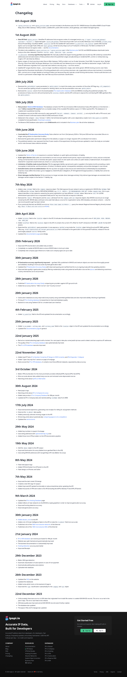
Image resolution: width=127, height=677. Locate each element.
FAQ (27, 579)
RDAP (47, 206)
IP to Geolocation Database (62, 91)
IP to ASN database (24, 539)
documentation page (33, 234)
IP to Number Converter (38, 357)
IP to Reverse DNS (50, 658)
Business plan (74, 50)
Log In (99, 4)
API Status (29, 649)
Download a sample (44, 120)
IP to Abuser (49, 646)
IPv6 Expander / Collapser (76, 357)
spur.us (92, 269)
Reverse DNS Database (35, 107)
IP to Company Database (39, 395)
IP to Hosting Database (33, 500)
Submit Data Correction (32, 658)
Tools (81, 4)
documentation (53, 48)
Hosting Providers (31, 653)
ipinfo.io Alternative (39, 379)
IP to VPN (48, 653)
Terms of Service (31, 155)
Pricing (52, 4)
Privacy (102, 672)
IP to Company (49, 649)
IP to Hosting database (32, 300)
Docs (63, 4)
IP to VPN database (27, 345)
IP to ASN (48, 661)
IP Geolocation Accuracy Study (38, 134)
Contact (119, 672)
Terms (95, 672)
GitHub (29, 663)
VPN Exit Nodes (30, 651)
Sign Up (110, 4)
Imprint (113, 672)
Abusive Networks (31, 656)
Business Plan (29, 661)
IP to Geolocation (50, 656)
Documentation (30, 646)
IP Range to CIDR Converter (55, 357)
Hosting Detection (24, 546)
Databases (71, 4)
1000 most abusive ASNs (40, 527)
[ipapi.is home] (16, 4)
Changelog (8, 656)
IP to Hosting (49, 651)
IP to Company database (37, 343)
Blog (58, 4)
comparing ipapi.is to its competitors (55, 417)
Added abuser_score (24, 520)
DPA (107, 672)
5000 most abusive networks (41, 524)
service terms (30, 419)
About (45, 4)
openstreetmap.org (42, 434)
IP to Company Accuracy (40, 393)
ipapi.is (12, 672)
